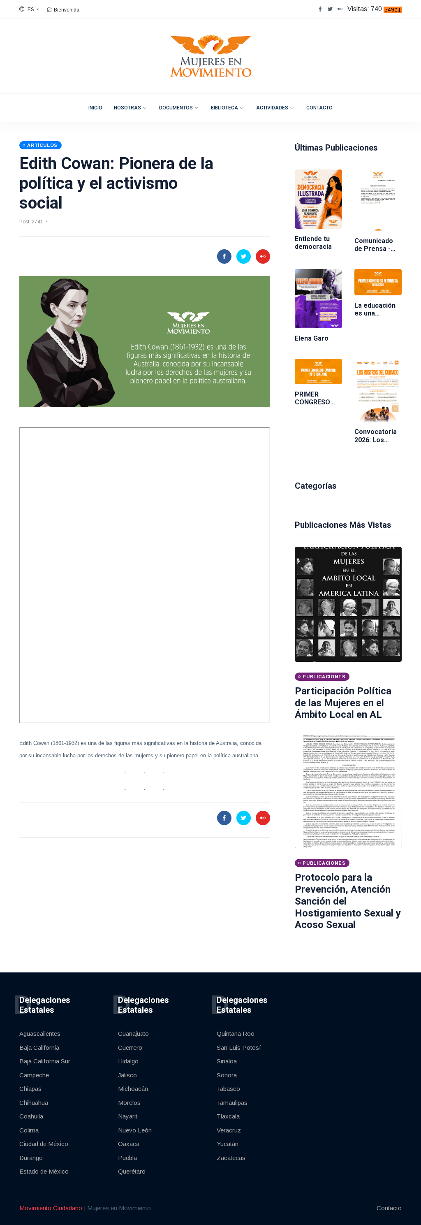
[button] (29, 9)
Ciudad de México (43, 1143)
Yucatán (227, 1143)
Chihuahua (33, 1102)
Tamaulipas (232, 1102)
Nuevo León (135, 1130)
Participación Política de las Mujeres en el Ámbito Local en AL (343, 703)
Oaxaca (128, 1143)
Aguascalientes (39, 1033)
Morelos (129, 1102)
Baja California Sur (44, 1061)
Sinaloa (227, 1061)
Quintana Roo (235, 1033)
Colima (29, 1130)
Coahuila (31, 1116)
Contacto (319, 108)
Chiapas (30, 1088)
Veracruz (229, 1130)
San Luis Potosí (239, 1047)
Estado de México (44, 1171)
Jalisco (127, 1075)
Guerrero (130, 1047)
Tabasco (228, 1088)
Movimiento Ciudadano (50, 1207)
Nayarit (127, 1116)
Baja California (39, 1047)
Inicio (95, 108)
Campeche (34, 1075)
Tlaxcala (228, 1116)
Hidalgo (128, 1061)
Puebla (127, 1157)
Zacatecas (231, 1157)
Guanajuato (133, 1033)
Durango (31, 1157)
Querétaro (132, 1171)
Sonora (227, 1075)
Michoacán (133, 1088)
